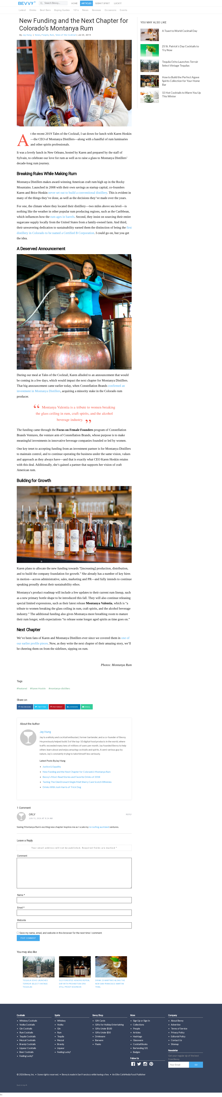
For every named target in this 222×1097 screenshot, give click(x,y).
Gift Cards (100, 1020)
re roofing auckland (99, 826)
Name (21, 895)
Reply (129, 814)
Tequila (60, 1036)
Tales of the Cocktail (65, 35)
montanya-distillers (60, 688)
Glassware (138, 1040)
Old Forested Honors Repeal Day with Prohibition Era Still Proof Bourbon (74, 983)
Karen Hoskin (38, 688)
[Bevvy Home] (25, 3)
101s (76, 10)
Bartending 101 (140, 1048)
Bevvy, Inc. (29, 1074)
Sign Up (136, 1020)
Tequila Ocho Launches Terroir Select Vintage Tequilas (35, 983)
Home (74, 3)
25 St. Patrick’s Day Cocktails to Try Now (180, 48)
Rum (52, 35)
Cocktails (21, 1015)
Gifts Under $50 (103, 1032)
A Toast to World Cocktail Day (179, 30)
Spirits (57, 1015)
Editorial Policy (178, 1036)
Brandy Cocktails (27, 1044)
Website (21, 920)
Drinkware (100, 1036)
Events (123, 10)
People (45, 35)
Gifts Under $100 (103, 1028)
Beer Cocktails (26, 1052)
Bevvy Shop (98, 1015)
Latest (22, 10)
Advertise (175, 1024)
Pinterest (57, 707)
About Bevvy (177, 1020)
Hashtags (137, 1036)
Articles (86, 3)
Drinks (33, 10)
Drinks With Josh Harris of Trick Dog (62, 787)
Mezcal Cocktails (27, 1040)
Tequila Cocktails (27, 1036)
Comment (22, 855)
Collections (138, 1024)
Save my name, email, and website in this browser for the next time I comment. (60, 932)
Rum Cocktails (26, 1032)
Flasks (98, 1044)
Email (87, 707)
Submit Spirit (102, 3)
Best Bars (45, 10)
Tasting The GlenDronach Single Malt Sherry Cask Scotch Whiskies (77, 781)
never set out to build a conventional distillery (77, 192)
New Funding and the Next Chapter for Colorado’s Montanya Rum (73, 24)
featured (22, 688)
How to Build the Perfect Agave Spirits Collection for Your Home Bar (181, 81)
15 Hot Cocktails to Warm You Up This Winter (181, 94)
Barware (99, 1040)
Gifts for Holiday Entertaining (109, 1024)
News (85, 10)
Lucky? (118, 3)
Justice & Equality (52, 766)
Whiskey (61, 1020)
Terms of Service (179, 1028)
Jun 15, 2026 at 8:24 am (41, 818)
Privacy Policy (177, 1032)
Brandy (60, 1044)
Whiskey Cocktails (28, 1020)
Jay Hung (27, 35)
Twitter (41, 707)
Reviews (96, 10)
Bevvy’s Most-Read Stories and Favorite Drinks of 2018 (71, 776)
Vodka (60, 1024)
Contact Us (176, 1040)
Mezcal (60, 1040)
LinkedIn (73, 707)
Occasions (110, 10)
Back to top (21, 1085)
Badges (136, 1052)
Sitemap (175, 1044)
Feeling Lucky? (26, 1056)
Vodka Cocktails (27, 1024)
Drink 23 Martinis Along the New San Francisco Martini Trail (110, 983)
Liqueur (60, 1048)
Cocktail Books (140, 1044)
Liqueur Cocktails (27, 1048)
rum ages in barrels (62, 216)
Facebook (25, 707)
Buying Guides (62, 10)
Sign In (146, 1020)
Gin (59, 1028)
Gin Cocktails (25, 1028)
